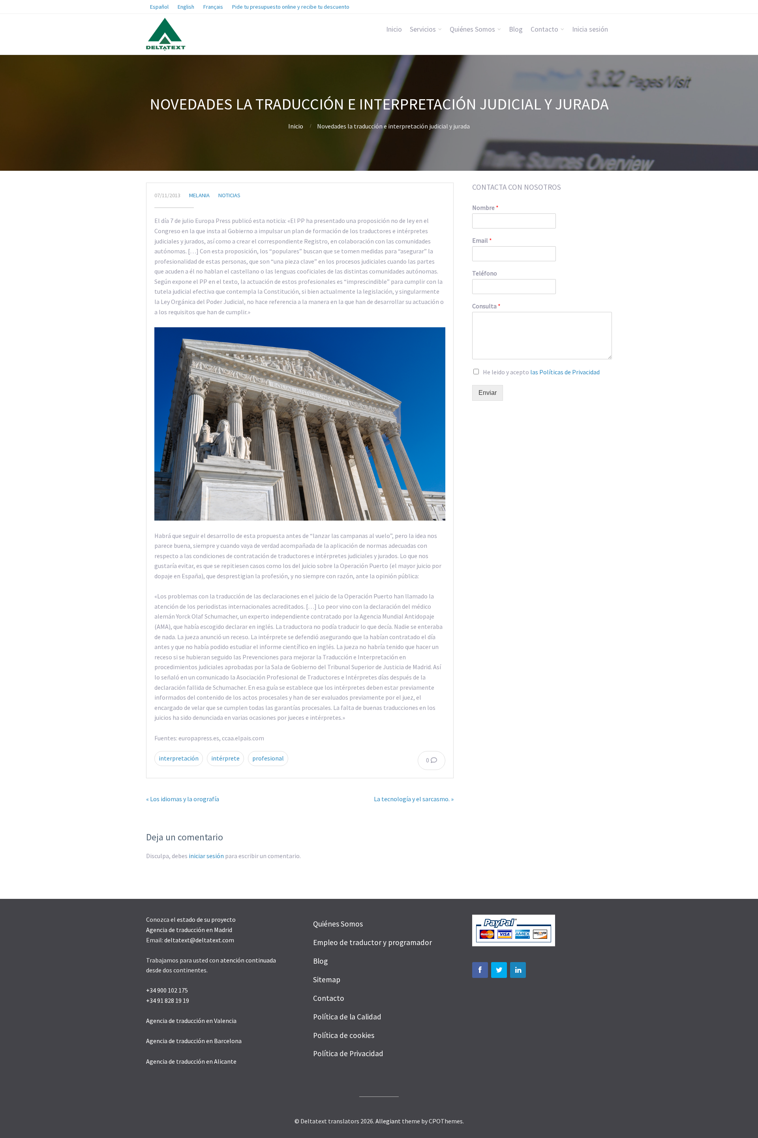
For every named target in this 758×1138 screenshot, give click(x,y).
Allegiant (388, 1121)
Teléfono (484, 273)
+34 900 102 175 (167, 990)
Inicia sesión (590, 29)
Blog (516, 29)
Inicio (394, 29)
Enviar (487, 392)
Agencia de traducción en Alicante (191, 1061)
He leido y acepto (541, 372)
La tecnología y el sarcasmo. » (414, 799)
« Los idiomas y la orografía (182, 799)
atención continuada (248, 960)
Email (482, 240)
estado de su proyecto (206, 919)
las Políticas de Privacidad (565, 372)
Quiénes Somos (472, 29)
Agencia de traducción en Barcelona (194, 1041)
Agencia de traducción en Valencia (191, 1021)
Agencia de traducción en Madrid (189, 930)
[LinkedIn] (518, 970)
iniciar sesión (206, 856)
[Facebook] (480, 970)
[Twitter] (499, 970)
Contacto (544, 29)
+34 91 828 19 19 (167, 1000)
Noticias (229, 195)
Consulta (486, 306)
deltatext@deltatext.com (199, 940)
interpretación (179, 758)
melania (199, 195)
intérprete (225, 758)
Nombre (485, 207)
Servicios (423, 29)
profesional (268, 758)
